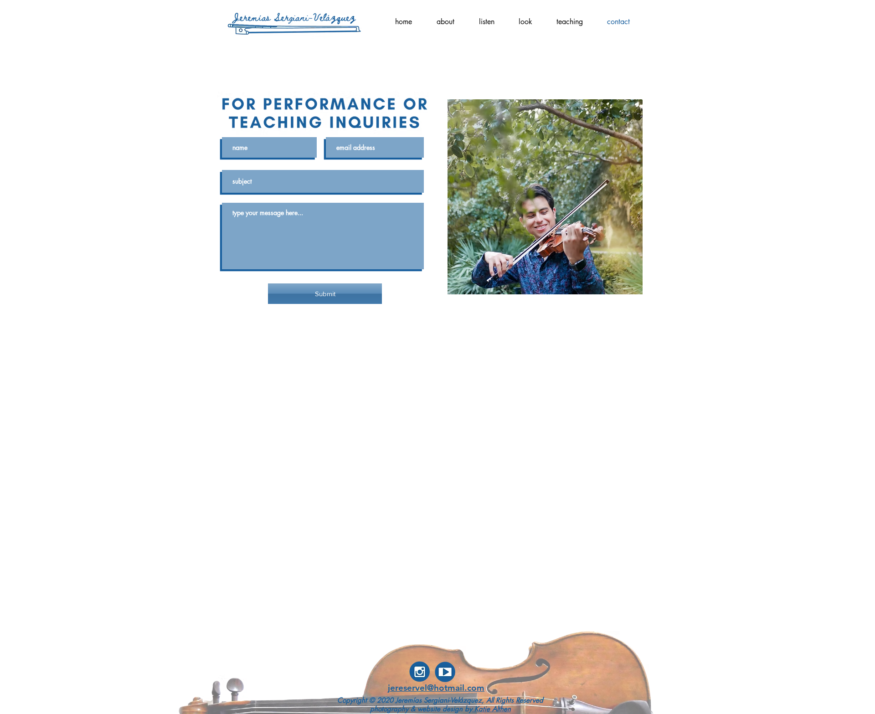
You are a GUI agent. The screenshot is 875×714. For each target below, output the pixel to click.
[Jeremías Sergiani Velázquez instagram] (420, 672)
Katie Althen (491, 708)
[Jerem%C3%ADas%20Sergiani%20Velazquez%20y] (445, 672)
